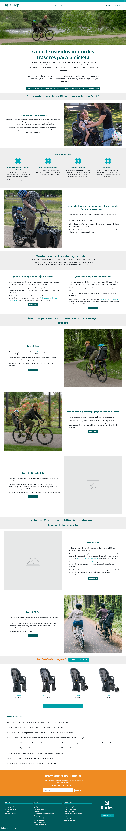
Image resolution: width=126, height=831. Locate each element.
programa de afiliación (70, 809)
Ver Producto (33, 370)
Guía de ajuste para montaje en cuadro (94, 570)
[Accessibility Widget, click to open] (2, 828)
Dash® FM (77, 696)
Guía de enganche (39, 808)
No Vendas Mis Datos (10, 817)
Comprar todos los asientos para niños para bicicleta (63, 706)
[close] (124, 1)
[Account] (119, 6)
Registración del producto (41, 817)
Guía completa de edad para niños (92, 230)
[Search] (113, 6)
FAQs (35, 806)
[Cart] (121, 5)
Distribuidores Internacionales (72, 817)
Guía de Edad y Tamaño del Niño (54, 88)
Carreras (7, 811)
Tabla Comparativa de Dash (34, 88)
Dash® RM (18, 696)
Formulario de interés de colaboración (74, 818)
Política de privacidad (11, 813)
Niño (51, 6)
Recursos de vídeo (39, 820)
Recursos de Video (94, 88)
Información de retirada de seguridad (44, 813)
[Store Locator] (117, 6)
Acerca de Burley (9, 806)
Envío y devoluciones (40, 809)
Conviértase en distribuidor (71, 815)
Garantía (36, 811)
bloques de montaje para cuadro (87, 558)
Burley (8, 828)
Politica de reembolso (40, 824)
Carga (57, 6)
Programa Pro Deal (69, 811)
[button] (109, 5)
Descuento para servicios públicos (73, 813)
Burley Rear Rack (38, 352)
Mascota (64, 6)
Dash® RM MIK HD (48, 696)
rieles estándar (92, 562)
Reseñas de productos (70, 808)
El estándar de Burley (10, 809)
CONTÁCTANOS (107, 815)
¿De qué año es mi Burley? (41, 815)
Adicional (72, 6)
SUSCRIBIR (78, 790)
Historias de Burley (69, 806)
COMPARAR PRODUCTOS (79, 659)
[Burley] (12, 6)
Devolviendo (8, 808)
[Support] (115, 6)
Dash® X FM (108, 696)
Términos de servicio (10, 815)
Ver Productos (33, 304)
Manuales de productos (40, 818)
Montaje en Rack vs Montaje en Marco (75, 88)
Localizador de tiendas (70, 820)
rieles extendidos (104, 562)
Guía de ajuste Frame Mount (110, 299)
